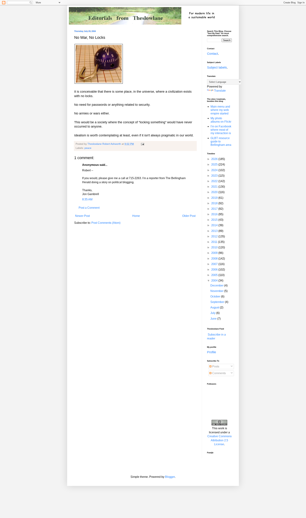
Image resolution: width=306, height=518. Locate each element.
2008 (214, 258)
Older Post (189, 215)
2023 (214, 175)
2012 (214, 236)
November (217, 290)
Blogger (170, 476)
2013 (214, 230)
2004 (214, 280)
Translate (220, 90)
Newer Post (82, 215)
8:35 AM (87, 199)
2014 (214, 225)
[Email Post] (142, 143)
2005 (214, 275)
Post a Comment (89, 207)
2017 (214, 208)
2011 (214, 241)
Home (136, 215)
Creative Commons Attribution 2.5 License (219, 440)
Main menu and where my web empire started (220, 110)
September (217, 301)
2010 (214, 247)
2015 (214, 219)
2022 (214, 181)
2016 (214, 214)
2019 (214, 197)
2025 (214, 164)
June (213, 318)
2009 (214, 252)
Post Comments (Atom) (105, 222)
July (213, 312)
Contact (212, 53)
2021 (214, 186)
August (215, 307)
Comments (218, 373)
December (217, 285)
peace (87, 148)
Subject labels (217, 67)
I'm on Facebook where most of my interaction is (221, 130)
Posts (215, 366)
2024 (214, 170)
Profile (211, 352)
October (215, 296)
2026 (214, 159)
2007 (214, 264)
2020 (214, 192)
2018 (214, 203)
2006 (214, 269)
